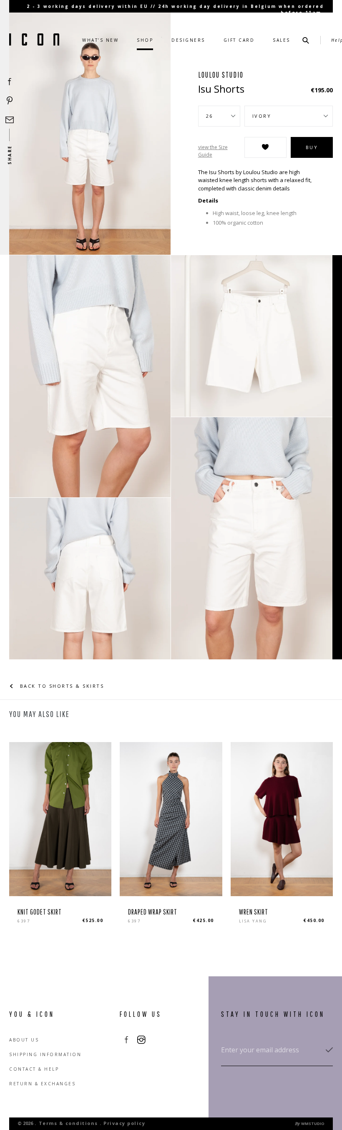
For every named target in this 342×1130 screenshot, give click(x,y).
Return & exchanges (42, 1084)
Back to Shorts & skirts (61, 686)
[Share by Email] (9, 120)
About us (24, 1040)
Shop (145, 40)
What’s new (100, 40)
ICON (34, 40)
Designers (188, 40)
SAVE (265, 147)
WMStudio (312, 1123)
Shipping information (45, 1054)
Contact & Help (34, 1069)
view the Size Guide (213, 151)
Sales (281, 40)
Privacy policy (124, 1123)
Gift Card (239, 40)
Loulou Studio (221, 74)
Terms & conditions (68, 1123)
